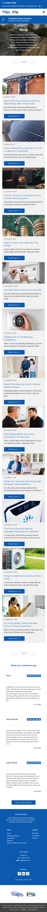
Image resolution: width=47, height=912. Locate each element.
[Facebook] (19, 874)
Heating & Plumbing (13, 836)
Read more (13, 116)
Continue (23, 909)
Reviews (34, 838)
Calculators (35, 836)
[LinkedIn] (23, 874)
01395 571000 (10, 3)
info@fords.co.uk (24, 860)
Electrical (10, 840)
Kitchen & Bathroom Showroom (17, 843)
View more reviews (23, 802)
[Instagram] (27, 874)
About (9, 833)
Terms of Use (28, 879)
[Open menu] (44, 12)
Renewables (11, 838)
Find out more (32, 909)
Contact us (23, 855)
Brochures (35, 833)
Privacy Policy (19, 879)
